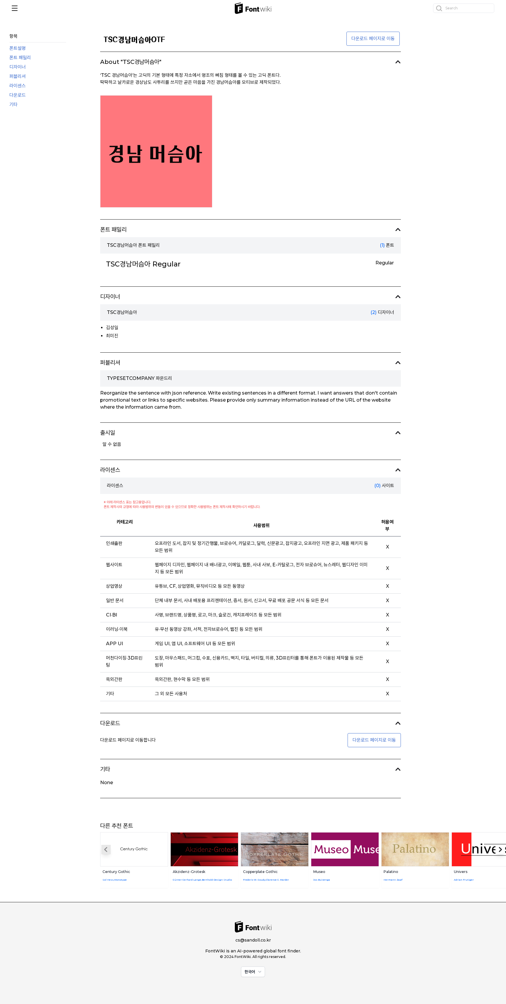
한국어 (250, 971)
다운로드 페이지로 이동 (373, 38)
